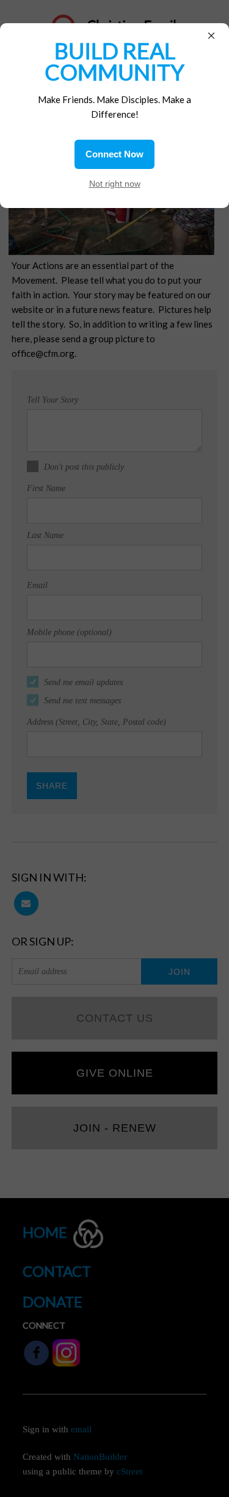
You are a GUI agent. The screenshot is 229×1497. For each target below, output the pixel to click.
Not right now (114, 183)
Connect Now (114, 154)
